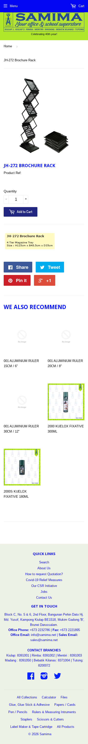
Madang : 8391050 (18, 660)
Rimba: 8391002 (43, 655)
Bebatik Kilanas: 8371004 (52, 660)
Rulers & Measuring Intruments (54, 712)
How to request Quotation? (44, 574)
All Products (65, 727)
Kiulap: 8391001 (18, 655)
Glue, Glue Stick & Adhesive (29, 705)
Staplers (26, 719)
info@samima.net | (45, 635)
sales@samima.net (44, 640)
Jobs (44, 592)
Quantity (10, 191)
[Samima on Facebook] (30, 678)
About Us (44, 568)
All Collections (27, 697)
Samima (45, 734)
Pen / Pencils (17, 712)
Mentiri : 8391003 (69, 655)
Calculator (49, 697)
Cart (80, 6)
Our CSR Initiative (44, 586)
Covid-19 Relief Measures (44, 580)
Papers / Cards (65, 705)
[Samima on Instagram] (44, 678)
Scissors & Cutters (50, 719)
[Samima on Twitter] (57, 678)
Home (8, 46)
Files (64, 697)
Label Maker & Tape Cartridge (31, 727)
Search (44, 562)
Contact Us (44, 597)
